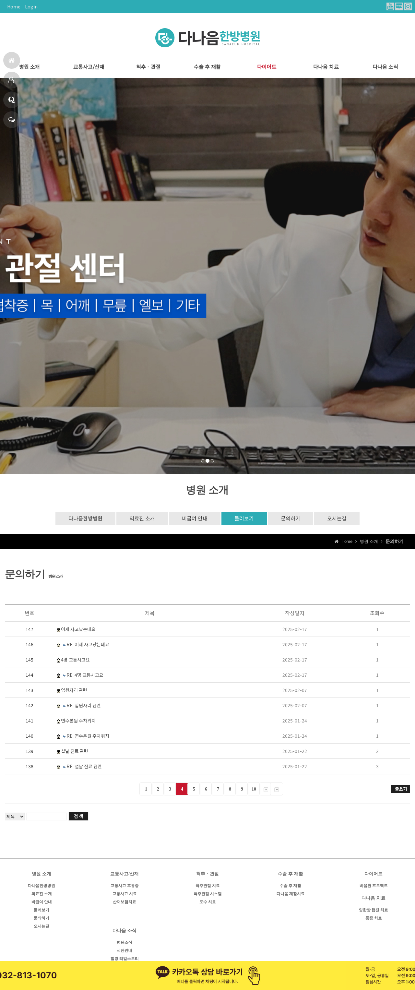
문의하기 (290, 518)
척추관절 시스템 (208, 893)
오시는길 (337, 518)
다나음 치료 (326, 66)
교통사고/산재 (88, 66)
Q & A (11, 99)
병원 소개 (29, 66)
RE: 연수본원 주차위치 (87, 736)
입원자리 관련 (74, 690)
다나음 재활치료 (291, 893)
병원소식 (124, 942)
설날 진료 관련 (74, 751)
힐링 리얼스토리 (125, 958)
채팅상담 (11, 119)
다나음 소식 (385, 66)
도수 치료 (207, 902)
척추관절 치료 (208, 885)
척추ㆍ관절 (148, 66)
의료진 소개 (142, 518)
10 (254, 789)
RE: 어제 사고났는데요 (87, 644)
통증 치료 (373, 918)
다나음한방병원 (85, 518)
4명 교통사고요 (75, 659)
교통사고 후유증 (125, 885)
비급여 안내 (195, 518)
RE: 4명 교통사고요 (84, 675)
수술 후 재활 (207, 66)
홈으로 (11, 60)
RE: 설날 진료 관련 (84, 766)
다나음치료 (11, 80)
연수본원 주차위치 (78, 720)
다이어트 (267, 66)
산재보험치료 (124, 902)
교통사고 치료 (125, 893)
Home (13, 6)
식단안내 (124, 950)
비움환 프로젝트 (374, 885)
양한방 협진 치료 (373, 910)
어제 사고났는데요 (78, 629)
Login (31, 6)
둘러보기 (244, 518)
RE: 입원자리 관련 (83, 705)
